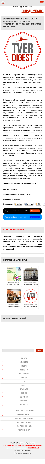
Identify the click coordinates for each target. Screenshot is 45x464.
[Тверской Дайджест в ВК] (22, 219)
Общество (16, 199)
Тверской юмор (24, 430)
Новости (24, 358)
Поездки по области (24, 415)
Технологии (24, 385)
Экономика (24, 397)
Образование (24, 374)
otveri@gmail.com (22, 6)
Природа (24, 378)
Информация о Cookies (22, 450)
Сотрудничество (33, 11)
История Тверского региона (24, 411)
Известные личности (24, 426)
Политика (24, 401)
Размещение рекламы (23, 453)
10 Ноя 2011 (22, 194)
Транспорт (24, 389)
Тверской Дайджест (27, 443)
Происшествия (24, 405)
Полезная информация (24, 418)
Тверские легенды (24, 422)
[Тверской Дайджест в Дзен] (22, 213)
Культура (24, 366)
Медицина (24, 370)
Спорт (24, 381)
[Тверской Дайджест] (3, 3)
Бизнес (24, 393)
